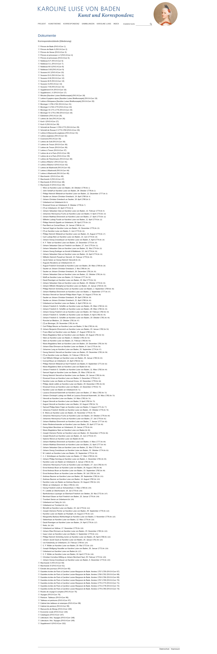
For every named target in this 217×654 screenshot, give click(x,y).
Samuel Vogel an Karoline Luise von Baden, (68, 228)
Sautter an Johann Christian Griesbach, (64, 196)
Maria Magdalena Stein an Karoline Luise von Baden (64, 367)
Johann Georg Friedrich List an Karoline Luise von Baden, (73, 312)
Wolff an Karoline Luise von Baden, (64, 277)
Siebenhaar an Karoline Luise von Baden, (65, 520)
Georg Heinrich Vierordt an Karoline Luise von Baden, (72, 352)
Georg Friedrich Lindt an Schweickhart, (64, 488)
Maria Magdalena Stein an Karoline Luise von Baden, (71, 335)
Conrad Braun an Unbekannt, (60, 361)
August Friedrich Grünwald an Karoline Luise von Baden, (71, 266)
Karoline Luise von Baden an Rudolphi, (65, 514)
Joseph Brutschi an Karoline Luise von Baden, (67, 436)
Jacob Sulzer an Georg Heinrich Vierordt (59, 260)
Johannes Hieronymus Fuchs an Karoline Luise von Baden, (71, 214)
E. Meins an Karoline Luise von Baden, (66, 413)
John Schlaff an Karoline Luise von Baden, (67, 191)
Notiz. (45, 525)
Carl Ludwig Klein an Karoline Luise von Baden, (67, 237)
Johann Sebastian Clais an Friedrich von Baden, (68, 245)
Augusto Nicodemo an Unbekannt (56, 263)
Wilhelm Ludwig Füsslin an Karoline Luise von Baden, (70, 220)
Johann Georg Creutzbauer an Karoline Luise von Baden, (71, 240)
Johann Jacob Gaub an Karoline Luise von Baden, (69, 540)
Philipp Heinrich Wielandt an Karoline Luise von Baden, (73, 194)
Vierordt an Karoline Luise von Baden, (64, 398)
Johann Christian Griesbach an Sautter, (64, 199)
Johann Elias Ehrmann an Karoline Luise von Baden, (69, 346)
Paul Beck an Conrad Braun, (61, 225)
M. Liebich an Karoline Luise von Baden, (67, 453)
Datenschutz (164, 649)
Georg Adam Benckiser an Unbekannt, (65, 427)
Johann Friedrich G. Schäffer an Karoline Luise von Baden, (72, 306)
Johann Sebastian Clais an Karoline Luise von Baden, (71, 211)
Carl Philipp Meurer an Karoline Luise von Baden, (67, 326)
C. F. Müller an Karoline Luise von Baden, (65, 545)
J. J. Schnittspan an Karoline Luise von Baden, (67, 456)
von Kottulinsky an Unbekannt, (62, 543)
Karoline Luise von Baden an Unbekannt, (65, 462)
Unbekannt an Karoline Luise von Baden (59, 551)
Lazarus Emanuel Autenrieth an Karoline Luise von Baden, (72, 393)
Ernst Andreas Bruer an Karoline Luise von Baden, (69, 468)
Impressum (175, 649)
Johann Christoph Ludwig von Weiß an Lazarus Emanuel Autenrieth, (76, 395)
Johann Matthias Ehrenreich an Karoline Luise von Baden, (72, 217)
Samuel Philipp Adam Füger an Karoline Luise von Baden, (72, 407)
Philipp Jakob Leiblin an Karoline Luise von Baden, (71, 384)
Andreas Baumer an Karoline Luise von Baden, (70, 476)
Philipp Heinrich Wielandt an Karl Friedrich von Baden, (72, 364)
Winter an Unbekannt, (57, 485)
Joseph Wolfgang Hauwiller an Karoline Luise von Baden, (72, 548)
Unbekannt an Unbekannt (53, 202)
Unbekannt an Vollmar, (60, 528)
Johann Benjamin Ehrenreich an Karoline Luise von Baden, (73, 329)
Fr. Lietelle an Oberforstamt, (59, 491)
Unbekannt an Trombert (52, 505)
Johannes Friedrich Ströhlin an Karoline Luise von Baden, (73, 410)
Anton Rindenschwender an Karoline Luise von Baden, (70, 424)
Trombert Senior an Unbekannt (55, 499)
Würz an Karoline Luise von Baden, (64, 188)
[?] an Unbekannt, (56, 208)
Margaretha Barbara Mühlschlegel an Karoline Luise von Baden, (76, 517)
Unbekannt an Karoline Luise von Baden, (64, 303)
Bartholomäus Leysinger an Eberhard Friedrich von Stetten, (72, 494)
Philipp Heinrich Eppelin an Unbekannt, (64, 222)
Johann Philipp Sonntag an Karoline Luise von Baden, (72, 459)
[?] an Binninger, (57, 323)
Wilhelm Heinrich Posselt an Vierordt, (65, 257)
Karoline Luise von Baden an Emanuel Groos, (69, 381)
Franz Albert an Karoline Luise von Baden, (66, 332)
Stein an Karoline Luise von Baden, (63, 338)
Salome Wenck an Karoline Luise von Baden (60, 439)
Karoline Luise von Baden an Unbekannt (59, 390)
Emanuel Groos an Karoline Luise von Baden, (69, 378)
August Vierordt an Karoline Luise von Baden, (66, 401)
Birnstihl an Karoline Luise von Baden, (63, 508)
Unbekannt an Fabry (51, 502)
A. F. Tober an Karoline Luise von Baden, (67, 243)
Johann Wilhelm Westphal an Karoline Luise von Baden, (72, 286)
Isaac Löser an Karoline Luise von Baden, (67, 534)
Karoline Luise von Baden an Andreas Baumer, (68, 482)
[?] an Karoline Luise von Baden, (61, 231)
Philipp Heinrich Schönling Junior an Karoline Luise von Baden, (76, 289)
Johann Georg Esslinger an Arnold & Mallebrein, (67, 251)
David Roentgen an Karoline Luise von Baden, (67, 280)
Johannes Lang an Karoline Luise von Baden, (69, 349)
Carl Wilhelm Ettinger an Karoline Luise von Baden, (70, 358)
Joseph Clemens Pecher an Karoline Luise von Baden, (73, 433)
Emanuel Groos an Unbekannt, (62, 205)
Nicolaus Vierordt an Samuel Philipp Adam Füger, (69, 295)
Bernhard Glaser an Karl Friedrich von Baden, (68, 496)
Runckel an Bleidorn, (58, 320)
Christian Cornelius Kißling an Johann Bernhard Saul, (71, 557)
